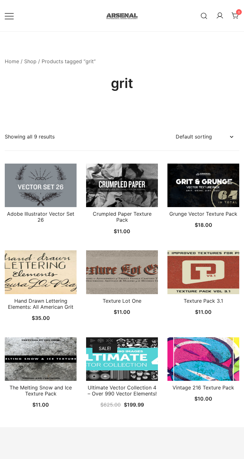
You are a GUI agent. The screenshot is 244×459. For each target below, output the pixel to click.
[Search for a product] (204, 15)
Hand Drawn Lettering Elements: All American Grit (40, 304)
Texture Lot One (122, 301)
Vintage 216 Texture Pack (203, 387)
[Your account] (220, 16)
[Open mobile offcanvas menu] (9, 15)
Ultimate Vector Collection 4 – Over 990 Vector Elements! (122, 390)
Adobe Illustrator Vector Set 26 (40, 217)
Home (12, 61)
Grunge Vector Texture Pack (203, 214)
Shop (30, 61)
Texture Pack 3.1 (203, 301)
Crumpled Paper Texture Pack (122, 217)
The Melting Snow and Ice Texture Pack (41, 390)
